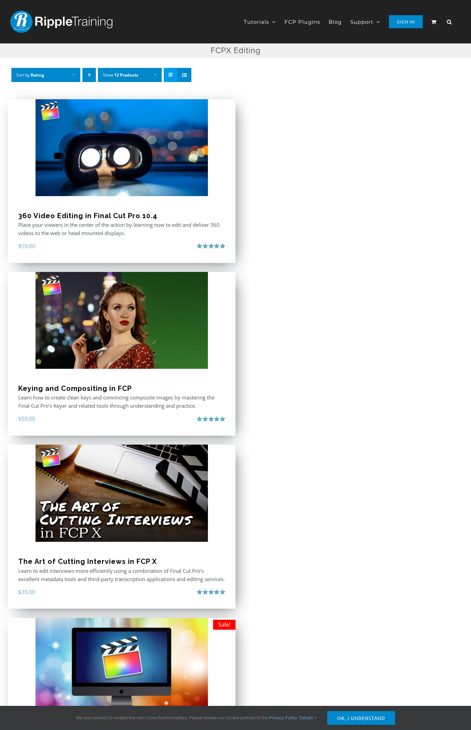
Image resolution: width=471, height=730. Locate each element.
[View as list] (184, 75)
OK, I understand (361, 718)
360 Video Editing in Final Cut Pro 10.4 (87, 216)
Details (306, 717)
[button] (449, 21)
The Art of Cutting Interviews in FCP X (87, 561)
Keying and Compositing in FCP (75, 388)
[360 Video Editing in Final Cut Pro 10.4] (122, 147)
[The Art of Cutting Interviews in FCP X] (122, 493)
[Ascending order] (89, 75)
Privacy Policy (283, 717)
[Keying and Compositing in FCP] (122, 320)
